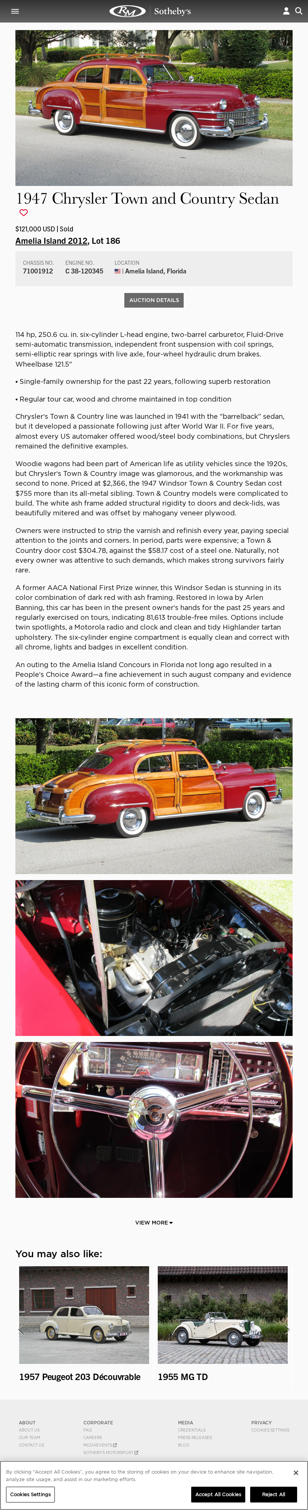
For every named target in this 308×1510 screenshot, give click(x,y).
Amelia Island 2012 (51, 240)
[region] (154, 1485)
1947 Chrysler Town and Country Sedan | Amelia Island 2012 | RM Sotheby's (150, 11)
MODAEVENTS (98, 1445)
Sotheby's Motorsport (108, 1452)
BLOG (183, 1445)
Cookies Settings (270, 1430)
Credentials (191, 1430)
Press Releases (195, 1437)
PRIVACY (261, 1422)
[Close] (296, 1473)
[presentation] (20, 1330)
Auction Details (154, 300)
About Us (29, 1430)
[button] (286, 11)
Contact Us (31, 1445)
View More (152, 1223)
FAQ (87, 1430)
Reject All (273, 1494)
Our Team (29, 1437)
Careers (92, 1437)
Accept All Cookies (218, 1494)
